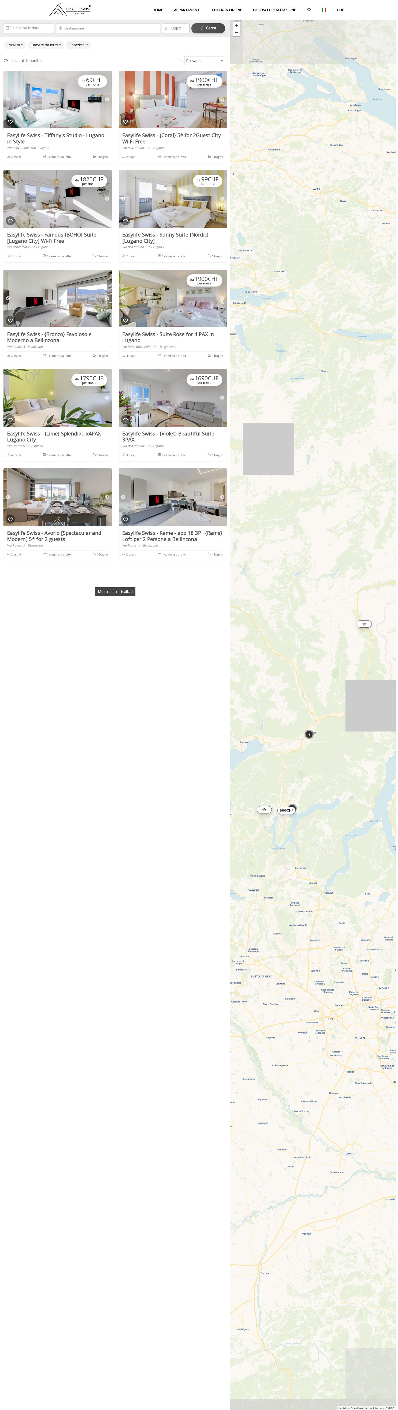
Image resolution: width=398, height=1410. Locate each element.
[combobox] (110, 28)
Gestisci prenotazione (274, 9)
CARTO (390, 1408)
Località (13, 44)
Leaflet (342, 1408)
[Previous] (8, 99)
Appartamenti (187, 9)
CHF (340, 9)
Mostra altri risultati (115, 591)
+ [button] (236, 26)
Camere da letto (44, 44)
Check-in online (227, 9)
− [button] (236, 32)
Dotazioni (77, 44)
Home (157, 9)
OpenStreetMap (359, 1408)
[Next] (107, 99)
